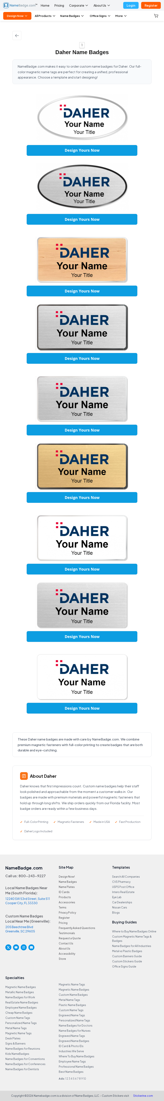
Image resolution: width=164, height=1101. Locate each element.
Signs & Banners (15, 1043)
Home (45, 5)
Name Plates (67, 887)
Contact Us (66, 943)
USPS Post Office (123, 887)
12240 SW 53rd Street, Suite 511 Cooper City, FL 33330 (27, 901)
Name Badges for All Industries (131, 946)
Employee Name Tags (72, 1061)
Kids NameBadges (17, 1053)
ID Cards (64, 892)
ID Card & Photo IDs (71, 1046)
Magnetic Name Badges (20, 987)
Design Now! (67, 876)
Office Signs (98, 16)
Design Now (15, 16)
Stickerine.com (143, 1095)
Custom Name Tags (17, 1017)
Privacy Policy (67, 912)
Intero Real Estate (123, 892)
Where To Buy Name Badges (76, 1056)
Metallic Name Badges (19, 992)
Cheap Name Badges (18, 1012)
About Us (100, 5)
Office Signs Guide (124, 966)
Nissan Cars (119, 907)
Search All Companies (126, 876)
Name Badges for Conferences (25, 1064)
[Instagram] (24, 947)
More (119, 16)
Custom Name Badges (73, 994)
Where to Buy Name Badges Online (134, 931)
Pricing (59, 5)
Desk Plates (12, 1038)
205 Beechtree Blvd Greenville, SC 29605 (20, 929)
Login (131, 5)
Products (65, 897)
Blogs (116, 912)
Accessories (67, 902)
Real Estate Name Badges (21, 1002)
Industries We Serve (71, 1051)
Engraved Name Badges (74, 1041)
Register (151, 5)
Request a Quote (70, 938)
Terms (62, 907)
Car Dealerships (122, 902)
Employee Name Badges (21, 1007)
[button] (156, 16)
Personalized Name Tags (21, 1023)
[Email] (31, 947)
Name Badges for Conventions (25, 1059)
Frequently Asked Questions (77, 928)
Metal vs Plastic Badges (127, 951)
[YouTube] (16, 947)
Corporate (76, 5)
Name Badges (70, 16)
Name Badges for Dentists (22, 1069)
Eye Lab (117, 897)
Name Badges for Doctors (75, 1025)
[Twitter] (8, 947)
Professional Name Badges (76, 1066)
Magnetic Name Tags (18, 1033)
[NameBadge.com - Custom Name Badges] (20, 5)
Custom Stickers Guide (127, 961)
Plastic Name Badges (72, 1005)
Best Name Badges (71, 1071)
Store (62, 958)
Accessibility (67, 953)
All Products (43, 16)
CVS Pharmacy (121, 881)
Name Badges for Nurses (75, 1030)
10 (84, 1078)
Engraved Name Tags (72, 1015)
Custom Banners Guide (127, 956)
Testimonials (67, 933)
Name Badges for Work (20, 997)
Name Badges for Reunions (22, 1048)
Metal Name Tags (16, 1028)
